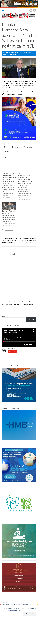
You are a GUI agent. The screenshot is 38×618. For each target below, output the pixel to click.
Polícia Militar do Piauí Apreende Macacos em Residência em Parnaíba (9, 240)
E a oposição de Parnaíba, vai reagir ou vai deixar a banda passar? (28, 240)
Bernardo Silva (15, 52)
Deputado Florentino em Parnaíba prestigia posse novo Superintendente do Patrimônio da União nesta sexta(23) (8, 216)
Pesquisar (5, 316)
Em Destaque (12, 54)
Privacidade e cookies (14, 610)
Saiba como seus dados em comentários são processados (17, 303)
